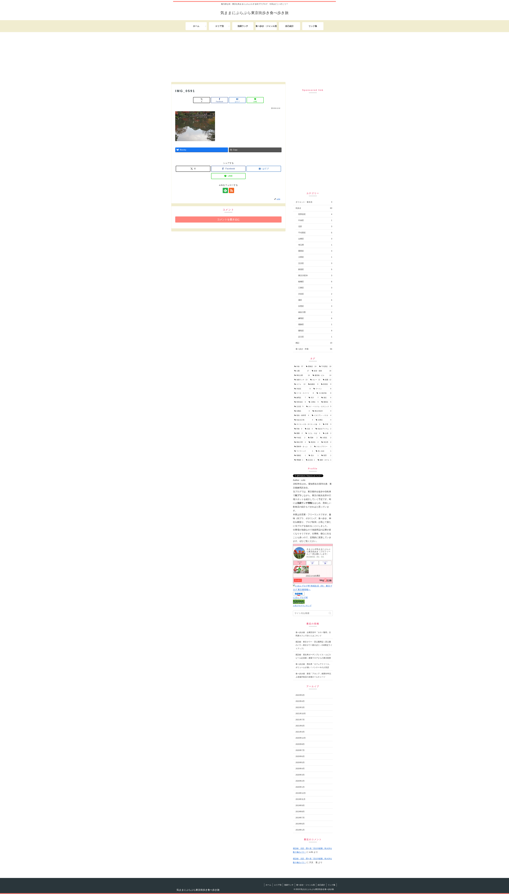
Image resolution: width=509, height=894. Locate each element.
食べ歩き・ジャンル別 (305, 885)
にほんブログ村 (300, 597)
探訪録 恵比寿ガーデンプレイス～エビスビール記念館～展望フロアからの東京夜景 (313, 656)
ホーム (268, 885)
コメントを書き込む (228, 219)
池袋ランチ (288, 885)
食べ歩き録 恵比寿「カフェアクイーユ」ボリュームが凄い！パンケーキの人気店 (313, 665)
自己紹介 (321, 885)
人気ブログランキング (302, 605)
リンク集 (331, 885)
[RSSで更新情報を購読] (231, 190)
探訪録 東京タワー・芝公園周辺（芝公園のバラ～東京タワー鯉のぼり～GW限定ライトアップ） (314, 645)
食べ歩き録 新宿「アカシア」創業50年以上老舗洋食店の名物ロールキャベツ (313, 675)
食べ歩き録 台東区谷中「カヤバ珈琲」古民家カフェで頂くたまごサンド (313, 634)
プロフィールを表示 (313, 576)
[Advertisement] (254, 56)
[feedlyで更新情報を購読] (225, 190)
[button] (330, 613)
